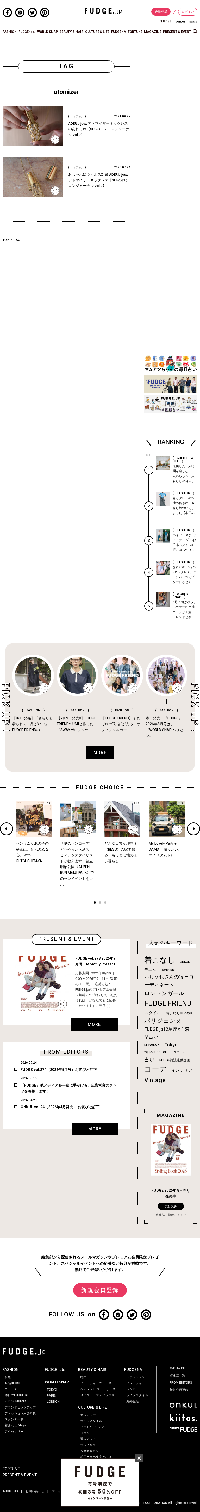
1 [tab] (95, 903)
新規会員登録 (100, 1290)
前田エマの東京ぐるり (95, 1457)
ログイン (188, 11)
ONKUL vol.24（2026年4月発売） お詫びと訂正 (60, 1107)
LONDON (53, 1401)
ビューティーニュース (95, 1383)
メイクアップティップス (97, 1395)
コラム (85, 1433)
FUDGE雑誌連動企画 (174, 1060)
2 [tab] (100, 903)
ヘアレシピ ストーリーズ (97, 1389)
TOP (6, 239)
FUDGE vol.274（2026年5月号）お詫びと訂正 (59, 1069)
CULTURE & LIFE (97, 31)
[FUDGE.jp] (103, 11)
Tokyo (171, 1045)
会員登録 (161, 11)
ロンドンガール (164, 993)
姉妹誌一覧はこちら (169, 1215)
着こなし (159, 960)
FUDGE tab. (26, 31)
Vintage (155, 1080)
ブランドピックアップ (20, 1407)
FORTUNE (135, 31)
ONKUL (185, 961)
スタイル (152, 1013)
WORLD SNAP (47, 31)
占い (149, 1059)
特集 (8, 1377)
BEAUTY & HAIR (71, 31)
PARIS (51, 1395)
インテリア (181, 1070)
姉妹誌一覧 (177, 1375)
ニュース (11, 1389)
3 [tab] (105, 903)
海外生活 (132, 1401)
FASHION (10, 31)
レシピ (131, 1389)
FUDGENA (118, 31)
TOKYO (52, 1389)
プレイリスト (89, 1445)
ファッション (135, 1377)
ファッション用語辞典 (20, 1413)
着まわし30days (179, 1013)
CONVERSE (168, 970)
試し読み (171, 1206)
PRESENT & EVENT (177, 31)
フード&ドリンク (92, 1427)
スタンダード (14, 1419)
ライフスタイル (91, 1421)
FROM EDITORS (181, 1382)
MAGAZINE (152, 31)
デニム (150, 970)
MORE (94, 1024)
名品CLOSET (14, 1383)
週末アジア (88, 1438)
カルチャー (88, 1415)
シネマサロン (89, 1451)
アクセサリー (14, 1431)
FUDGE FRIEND (167, 1003)
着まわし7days (15, 1425)
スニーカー (181, 1052)
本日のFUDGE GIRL (156, 1052)
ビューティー (135, 1383)
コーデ (155, 1069)
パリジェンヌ (163, 1021)
